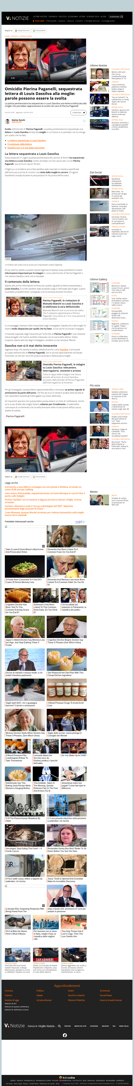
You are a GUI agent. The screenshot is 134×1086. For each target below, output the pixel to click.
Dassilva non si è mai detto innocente (25, 147)
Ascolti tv (79, 21)
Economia (105, 990)
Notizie (17, 1025)
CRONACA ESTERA (118, 227)
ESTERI (82, 16)
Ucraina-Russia (44, 1000)
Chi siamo (9, 1083)
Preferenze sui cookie (47, 1083)
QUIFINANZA (100, 1080)
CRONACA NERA (26, 36)
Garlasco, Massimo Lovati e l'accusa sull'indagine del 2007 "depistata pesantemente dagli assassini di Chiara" (39, 507)
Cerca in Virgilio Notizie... (42, 1026)
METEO (114, 495)
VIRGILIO (20, 1080)
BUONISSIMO (110, 1080)
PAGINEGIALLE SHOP (43, 1080)
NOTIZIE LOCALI (117, 107)
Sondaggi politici (108, 21)
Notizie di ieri (10, 1003)
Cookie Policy (34, 1083)
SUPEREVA (120, 1080)
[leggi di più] (84, 121)
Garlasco (62, 21)
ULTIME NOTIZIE (40, 16)
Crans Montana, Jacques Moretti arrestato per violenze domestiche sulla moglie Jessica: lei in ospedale (44, 513)
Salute (40, 995)
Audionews (114, 16)
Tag (114, 1026)
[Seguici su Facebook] (65, 1036)
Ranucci (71, 21)
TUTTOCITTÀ (77, 1080)
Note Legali (18, 1083)
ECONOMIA (73, 16)
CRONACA (53, 16)
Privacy (25, 1083)
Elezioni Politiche (76, 1000)
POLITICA (63, 16)
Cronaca (9, 990)
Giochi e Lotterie (76, 995)
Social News (106, 995)
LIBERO (13, 1080)
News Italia (124, 1026)
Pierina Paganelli (15, 416)
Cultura (8, 995)
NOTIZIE (20, 18)
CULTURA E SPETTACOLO (121, 69)
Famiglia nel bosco (93, 21)
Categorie (94, 1026)
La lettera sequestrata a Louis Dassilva (26, 140)
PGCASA (55, 1080)
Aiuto (58, 1083)
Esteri (71, 990)
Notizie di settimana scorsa (17, 1009)
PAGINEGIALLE (29, 1080)
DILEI (84, 1080)
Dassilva (64, 349)
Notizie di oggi (12, 1000)
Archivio (105, 1026)
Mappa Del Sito (80, 1026)
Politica (40, 990)
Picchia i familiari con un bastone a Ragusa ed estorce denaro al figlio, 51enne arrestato (43, 501)
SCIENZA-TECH (92, 16)
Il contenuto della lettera (19, 144)
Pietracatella (51, 21)
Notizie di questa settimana (17, 1006)
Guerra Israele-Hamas (111, 1000)
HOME (7, 36)
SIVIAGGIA (91, 1080)
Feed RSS (67, 1026)
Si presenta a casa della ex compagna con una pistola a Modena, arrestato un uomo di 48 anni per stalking (43, 488)
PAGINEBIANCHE (65, 1080)
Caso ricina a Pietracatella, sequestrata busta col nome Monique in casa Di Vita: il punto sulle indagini (45, 494)
